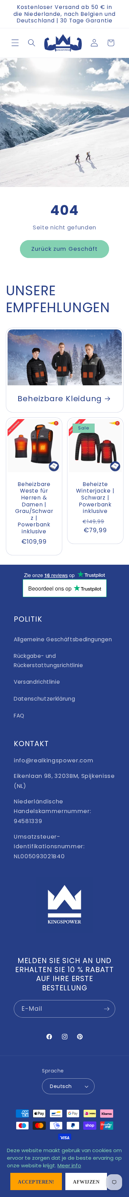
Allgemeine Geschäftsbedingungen (63, 639)
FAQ (19, 715)
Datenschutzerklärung (44, 698)
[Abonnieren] (106, 1009)
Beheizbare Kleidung (60, 399)
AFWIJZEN (86, 1182)
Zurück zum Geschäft (64, 249)
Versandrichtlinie (37, 681)
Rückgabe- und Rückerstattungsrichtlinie (48, 660)
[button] (15, 42)
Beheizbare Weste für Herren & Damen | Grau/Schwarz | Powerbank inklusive (34, 508)
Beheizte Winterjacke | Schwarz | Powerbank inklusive (95, 498)
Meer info (69, 1165)
